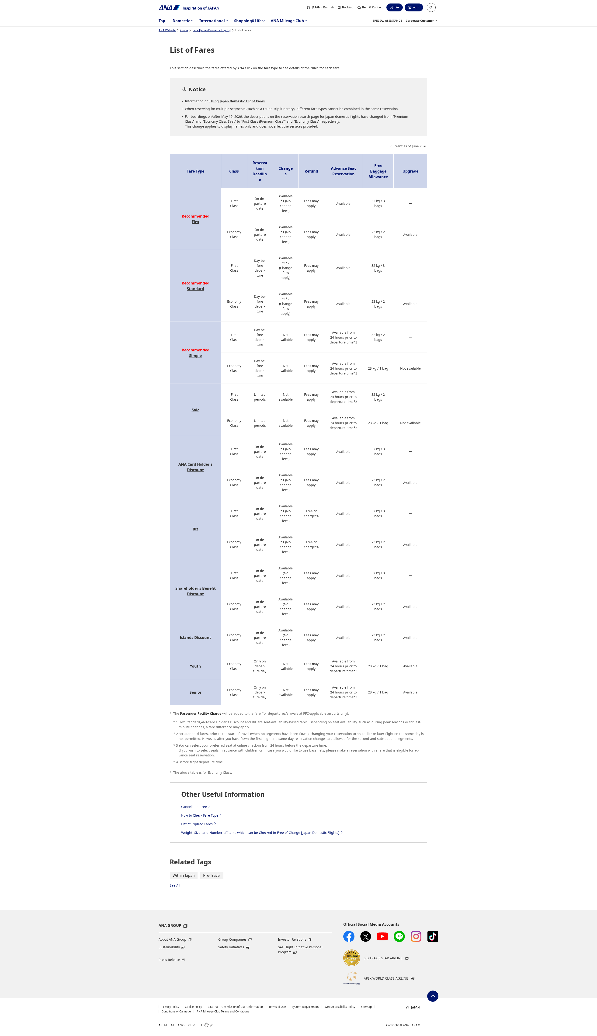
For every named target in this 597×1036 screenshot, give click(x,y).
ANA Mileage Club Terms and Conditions (223, 1011)
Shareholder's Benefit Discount (195, 591)
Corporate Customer (420, 21)
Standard (195, 288)
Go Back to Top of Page (432, 996)
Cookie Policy (193, 1006)
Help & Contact (372, 7)
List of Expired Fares (197, 824)
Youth (195, 666)
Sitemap (366, 1006)
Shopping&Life (247, 20)
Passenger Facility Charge (200, 713)
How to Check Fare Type (199, 815)
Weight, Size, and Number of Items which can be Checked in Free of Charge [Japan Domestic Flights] (260, 832)
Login (415, 7)
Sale (195, 409)
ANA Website (167, 30)
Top (162, 20)
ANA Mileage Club (287, 20)
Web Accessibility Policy (340, 1006)
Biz (195, 529)
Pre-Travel (212, 875)
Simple (195, 355)
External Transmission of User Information (235, 1006)
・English (323, 7)
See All (175, 885)
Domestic (181, 20)
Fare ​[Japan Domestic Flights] (212, 30)
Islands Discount (195, 637)
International (212, 20)
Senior (195, 692)
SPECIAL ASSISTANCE (387, 21)
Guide (184, 30)
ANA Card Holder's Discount (195, 467)
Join (396, 7)
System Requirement (305, 1006)
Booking (348, 7)
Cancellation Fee (194, 806)
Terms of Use (277, 1006)
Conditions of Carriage (176, 1011)
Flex (195, 221)
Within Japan (184, 875)
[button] (431, 7)
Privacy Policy (170, 1006)
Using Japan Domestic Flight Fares (237, 101)
